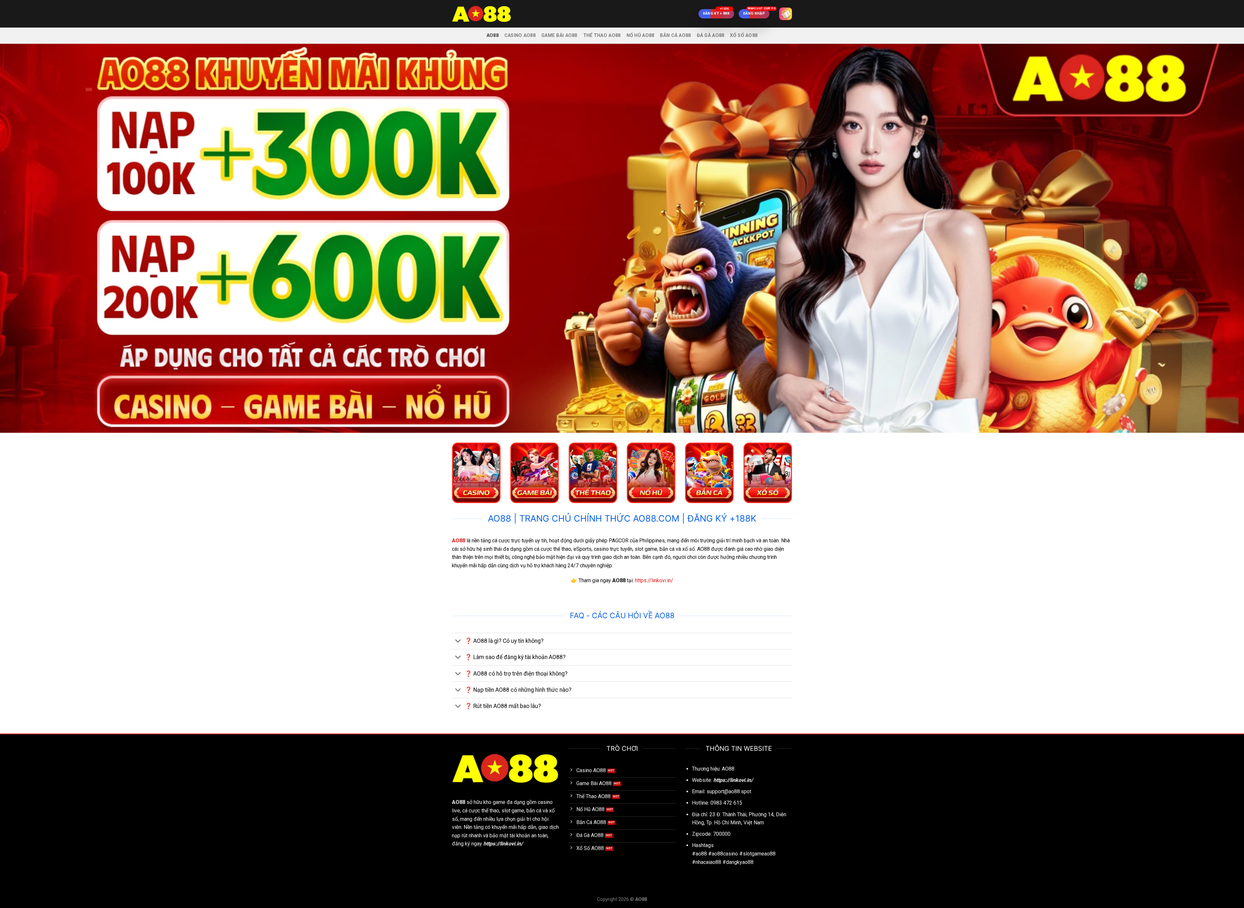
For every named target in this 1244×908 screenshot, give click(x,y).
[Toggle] (458, 642)
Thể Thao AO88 (602, 35)
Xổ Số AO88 (743, 35)
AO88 (493, 35)
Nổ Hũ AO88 (640, 35)
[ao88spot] (484, 14)
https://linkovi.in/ (654, 580)
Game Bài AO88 (559, 35)
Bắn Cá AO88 (675, 35)
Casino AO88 (520, 35)
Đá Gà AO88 (710, 35)
